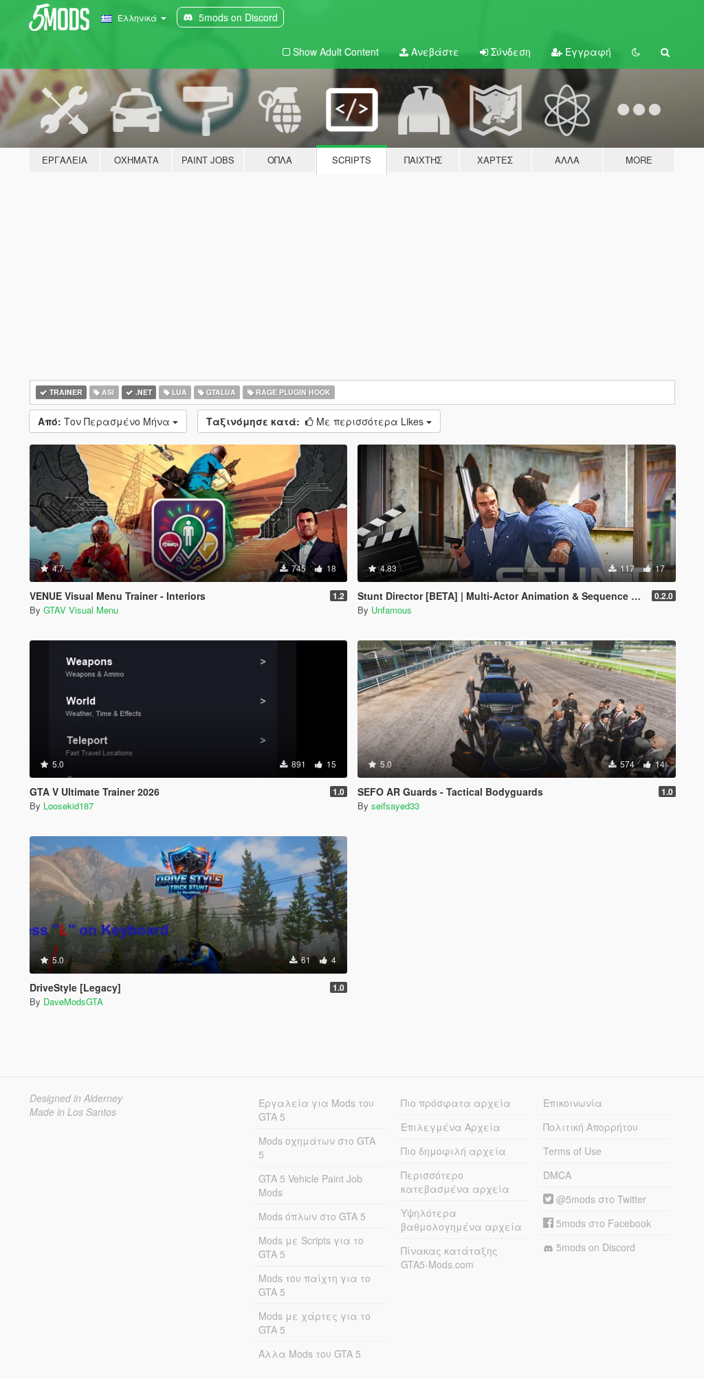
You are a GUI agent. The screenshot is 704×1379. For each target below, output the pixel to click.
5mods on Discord (594, 1247)
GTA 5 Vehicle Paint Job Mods (310, 1185)
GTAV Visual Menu (80, 609)
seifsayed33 (395, 805)
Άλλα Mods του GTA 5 (309, 1353)
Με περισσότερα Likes (316, 421)
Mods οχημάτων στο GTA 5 (316, 1147)
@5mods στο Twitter (599, 1199)
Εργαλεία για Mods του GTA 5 (316, 1109)
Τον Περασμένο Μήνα (105, 421)
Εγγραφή (586, 51)
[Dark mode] (636, 51)
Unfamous (391, 609)
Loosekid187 (68, 805)
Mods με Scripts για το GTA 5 (311, 1247)
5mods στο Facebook (602, 1223)
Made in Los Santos (73, 1112)
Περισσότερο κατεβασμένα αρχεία (455, 1182)
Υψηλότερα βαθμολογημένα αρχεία (461, 1219)
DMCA (557, 1175)
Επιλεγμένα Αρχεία (450, 1127)
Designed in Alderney (76, 1098)
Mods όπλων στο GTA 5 (312, 1216)
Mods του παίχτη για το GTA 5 (314, 1285)
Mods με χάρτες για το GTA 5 (314, 1322)
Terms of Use (572, 1151)
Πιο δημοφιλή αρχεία (453, 1151)
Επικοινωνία (572, 1103)
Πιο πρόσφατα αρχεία (456, 1103)
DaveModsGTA (73, 1001)
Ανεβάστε (433, 51)
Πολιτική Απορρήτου (590, 1127)
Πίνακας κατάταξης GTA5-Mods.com (449, 1257)
